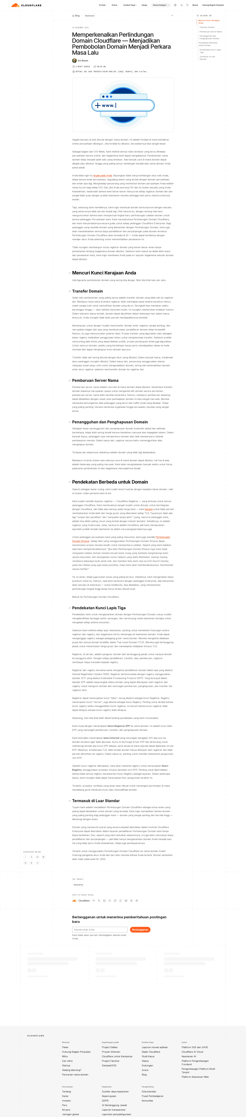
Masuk (195, 5)
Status (145, 1060)
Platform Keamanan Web (195, 1076)
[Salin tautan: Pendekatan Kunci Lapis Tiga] (70, 608)
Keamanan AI (189, 1056)
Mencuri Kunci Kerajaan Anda (209, 21)
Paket (65, 1047)
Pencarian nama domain (75, 1074)
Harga (144, 5)
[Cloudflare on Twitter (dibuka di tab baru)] (99, 900)
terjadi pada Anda (102, 175)
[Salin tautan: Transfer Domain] (70, 291)
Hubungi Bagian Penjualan (213, 5)
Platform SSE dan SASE (195, 1047)
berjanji (149, 509)
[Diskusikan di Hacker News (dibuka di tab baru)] (25, 857)
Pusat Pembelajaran (152, 1096)
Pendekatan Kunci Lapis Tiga (210, 51)
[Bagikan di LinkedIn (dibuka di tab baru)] (37, 857)
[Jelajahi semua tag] (172, 15)
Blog (144, 1074)
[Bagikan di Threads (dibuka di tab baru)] (31, 863)
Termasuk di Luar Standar (207, 57)
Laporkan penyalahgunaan (116, 1114)
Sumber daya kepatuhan (115, 1091)
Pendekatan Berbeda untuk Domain (207, 44)
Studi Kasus (148, 1056)
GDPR (105, 1100)
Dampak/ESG (109, 1065)
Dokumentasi (149, 1091)
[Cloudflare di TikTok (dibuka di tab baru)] (137, 900)
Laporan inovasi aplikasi (155, 1047)
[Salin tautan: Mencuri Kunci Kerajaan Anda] (70, 273)
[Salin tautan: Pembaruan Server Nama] (70, 380)
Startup (66, 1065)
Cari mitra (67, 1060)
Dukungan (147, 1065)
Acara (145, 1070)
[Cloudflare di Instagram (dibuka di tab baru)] (115, 900)
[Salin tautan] (37, 863)
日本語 (120, 71)
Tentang (66, 1091)
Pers (64, 1105)
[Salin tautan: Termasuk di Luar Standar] (70, 801)
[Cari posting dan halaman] (187, 5)
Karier (65, 1096)
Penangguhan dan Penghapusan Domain (209, 37)
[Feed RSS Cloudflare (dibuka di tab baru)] (93, 900)
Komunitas (147, 1100)
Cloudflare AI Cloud (192, 1051)
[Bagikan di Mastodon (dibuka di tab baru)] (25, 863)
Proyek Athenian (111, 1051)
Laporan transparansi (113, 1109)
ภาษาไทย (142, 71)
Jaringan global (70, 1114)
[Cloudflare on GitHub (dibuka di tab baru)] (120, 900)
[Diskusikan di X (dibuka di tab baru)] (31, 857)
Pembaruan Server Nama (211, 31)
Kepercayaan (109, 1096)
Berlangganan (140, 929)
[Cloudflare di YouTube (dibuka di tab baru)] (110, 900)
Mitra (65, 1056)
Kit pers (66, 1109)
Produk (102, 5)
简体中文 (128, 71)
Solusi (114, 5)
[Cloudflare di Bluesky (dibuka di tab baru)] (126, 900)
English (112, 71)
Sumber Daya (129, 5)
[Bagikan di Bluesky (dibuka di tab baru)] (43, 857)
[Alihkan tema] (182, 5)
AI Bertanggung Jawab (114, 1105)
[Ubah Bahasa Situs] (175, 5)
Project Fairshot (110, 1060)
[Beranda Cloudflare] (26, 5)
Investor (66, 1100)
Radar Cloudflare (151, 1051)
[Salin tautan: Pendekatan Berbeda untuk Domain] (70, 482)
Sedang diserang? (71, 1070)
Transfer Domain (207, 27)
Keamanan (90, 16)
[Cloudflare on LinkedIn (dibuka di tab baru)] (104, 900)
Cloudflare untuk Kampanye (117, 1056)
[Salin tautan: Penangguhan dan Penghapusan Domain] (70, 422)
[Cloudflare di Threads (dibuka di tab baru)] (131, 900)
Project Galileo (110, 1047)
